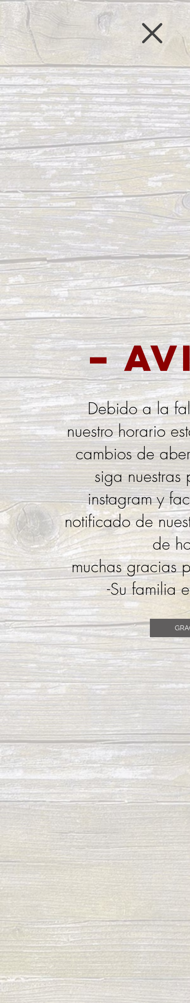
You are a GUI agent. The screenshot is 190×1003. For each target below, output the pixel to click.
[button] (152, 33)
